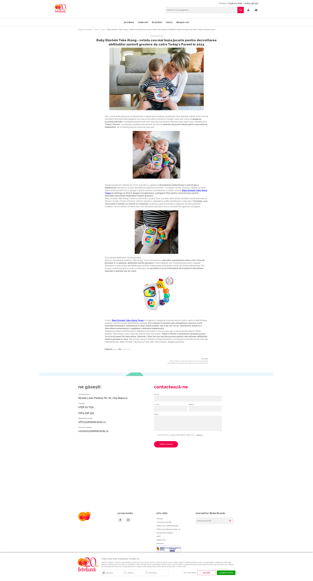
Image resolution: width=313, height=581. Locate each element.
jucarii (195, 361)
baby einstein (175, 361)
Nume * (157, 394)
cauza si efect (203, 361)
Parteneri (160, 543)
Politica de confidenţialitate (167, 526)
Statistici (130, 573)
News (169, 22)
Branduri (157, 22)
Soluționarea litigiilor (164, 533)
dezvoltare (180, 363)
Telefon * (192, 404)
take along (204, 363)
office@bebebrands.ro (92, 421)
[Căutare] (240, 10)
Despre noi (182, 22)
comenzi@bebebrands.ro (93, 431)
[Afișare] (199, 435)
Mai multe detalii (190, 573)
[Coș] (256, 10)
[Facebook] (120, 520)
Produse (129, 22)
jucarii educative (186, 361)
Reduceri (143, 22)
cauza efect (171, 363)
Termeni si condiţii (163, 522)
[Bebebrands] (61, 8)
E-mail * (157, 404)
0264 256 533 (251, 3)
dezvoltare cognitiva (192, 363)
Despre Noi (160, 540)
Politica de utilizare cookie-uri (168, 529)
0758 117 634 (235, 3)
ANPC (158, 536)
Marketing (152, 573)
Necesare (109, 573)
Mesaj (156, 414)
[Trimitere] (230, 521)
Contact (159, 519)
